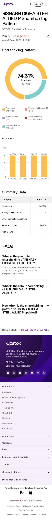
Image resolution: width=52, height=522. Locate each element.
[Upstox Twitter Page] (14, 372)
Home (5, 330)
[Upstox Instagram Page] (38, 372)
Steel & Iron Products (23, 29)
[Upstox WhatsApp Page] (44, 372)
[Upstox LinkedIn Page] (26, 372)
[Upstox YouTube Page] (32, 372)
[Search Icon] (31, 4)
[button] (26, 259)
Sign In (38, 4)
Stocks (14, 330)
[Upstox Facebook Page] (8, 372)
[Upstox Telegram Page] (20, 372)
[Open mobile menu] (46, 4)
